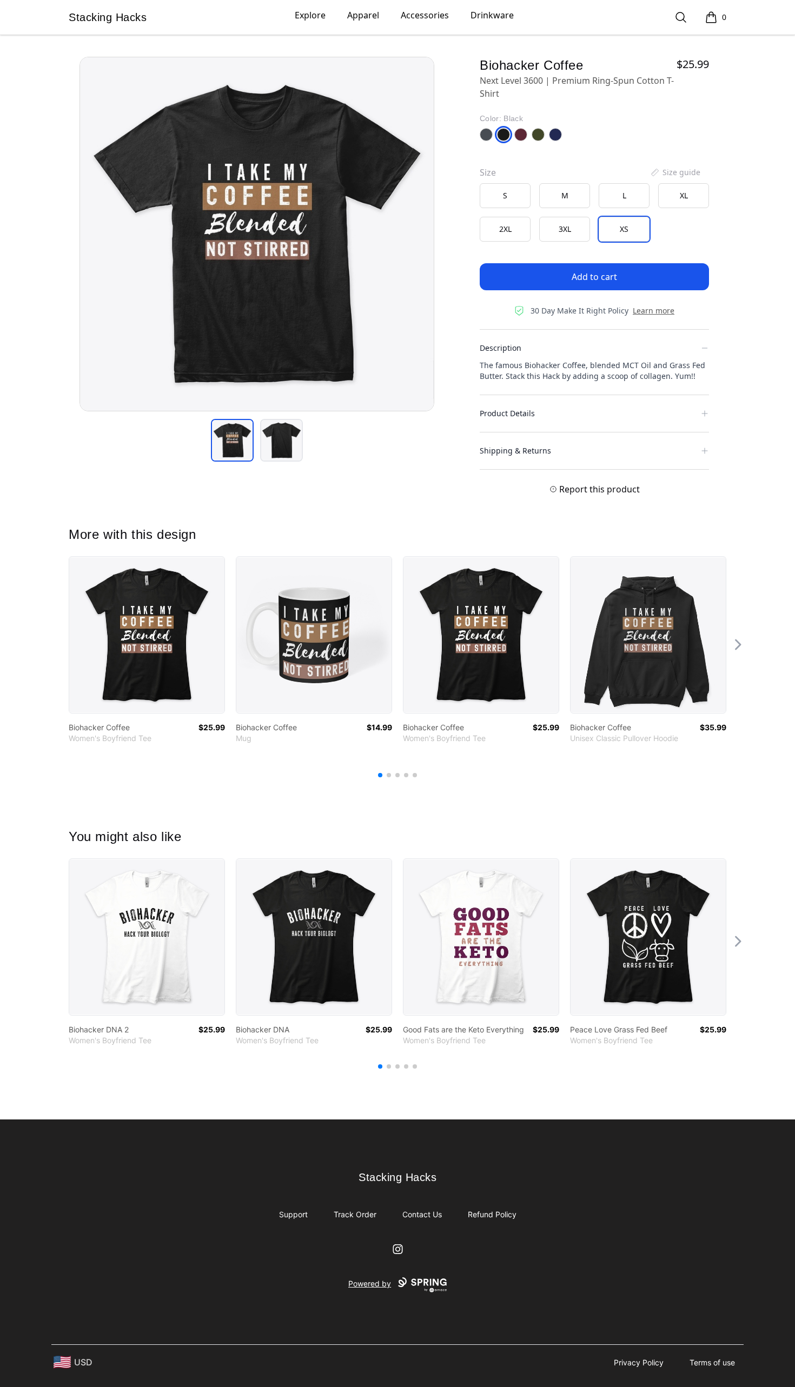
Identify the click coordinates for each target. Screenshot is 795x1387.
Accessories (425, 15)
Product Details (507, 413)
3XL (565, 229)
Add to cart (594, 277)
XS (624, 229)
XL (684, 195)
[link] (146, 635)
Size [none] (488, 172)
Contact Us (422, 1214)
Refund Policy (492, 1214)
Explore (310, 15)
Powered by (369, 1283)
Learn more (653, 310)
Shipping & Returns (515, 450)
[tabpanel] (257, 234)
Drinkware (492, 15)
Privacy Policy (639, 1362)
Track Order (355, 1214)
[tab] (232, 440)
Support (293, 1214)
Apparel (363, 15)
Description (500, 348)
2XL (505, 229)
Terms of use (712, 1362)
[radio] (505, 195)
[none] (675, 172)
